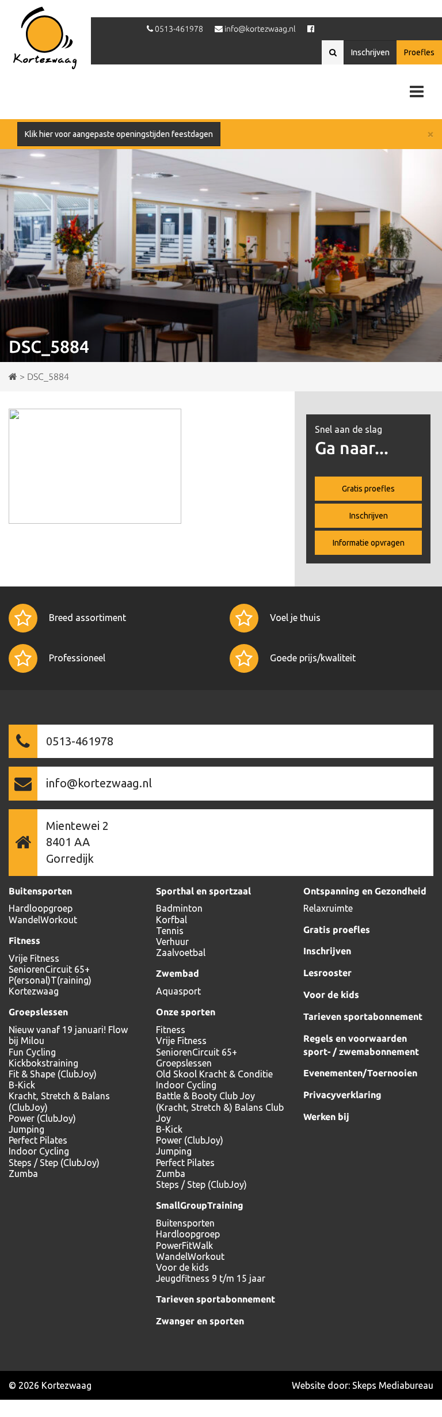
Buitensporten (40, 891)
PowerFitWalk (184, 1245)
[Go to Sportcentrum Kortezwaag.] (13, 376)
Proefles (419, 52)
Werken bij (326, 1116)
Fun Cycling (32, 1052)
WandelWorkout (43, 920)
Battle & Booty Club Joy (205, 1096)
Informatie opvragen (369, 542)
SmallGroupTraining (199, 1205)
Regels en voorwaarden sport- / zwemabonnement (361, 1045)
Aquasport (178, 991)
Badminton (179, 908)
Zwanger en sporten (200, 1321)
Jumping (26, 1129)
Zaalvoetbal (180, 952)
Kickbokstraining (43, 1063)
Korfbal (171, 920)
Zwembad (177, 973)
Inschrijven (370, 52)
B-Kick (22, 1085)
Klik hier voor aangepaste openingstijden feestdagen (119, 134)
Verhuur (172, 941)
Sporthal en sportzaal (203, 891)
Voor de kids (182, 1267)
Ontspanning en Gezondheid (364, 891)
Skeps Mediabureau (392, 1385)
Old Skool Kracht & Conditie (214, 1074)
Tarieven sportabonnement (215, 1299)
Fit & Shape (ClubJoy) (53, 1074)
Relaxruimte (328, 908)
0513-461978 (79, 741)
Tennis (170, 930)
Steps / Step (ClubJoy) (54, 1162)
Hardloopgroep (41, 908)
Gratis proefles (368, 488)
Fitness (24, 940)
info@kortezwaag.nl (99, 783)
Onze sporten (185, 1012)
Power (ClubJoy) (42, 1118)
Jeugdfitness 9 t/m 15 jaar (210, 1278)
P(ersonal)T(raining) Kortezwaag (50, 985)
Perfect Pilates (38, 1140)
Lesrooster (327, 972)
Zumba (23, 1173)
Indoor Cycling (39, 1151)
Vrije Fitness (34, 958)
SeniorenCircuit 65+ (49, 969)
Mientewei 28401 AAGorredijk (77, 842)
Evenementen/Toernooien (360, 1073)
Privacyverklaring (342, 1095)
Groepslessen (38, 1012)
